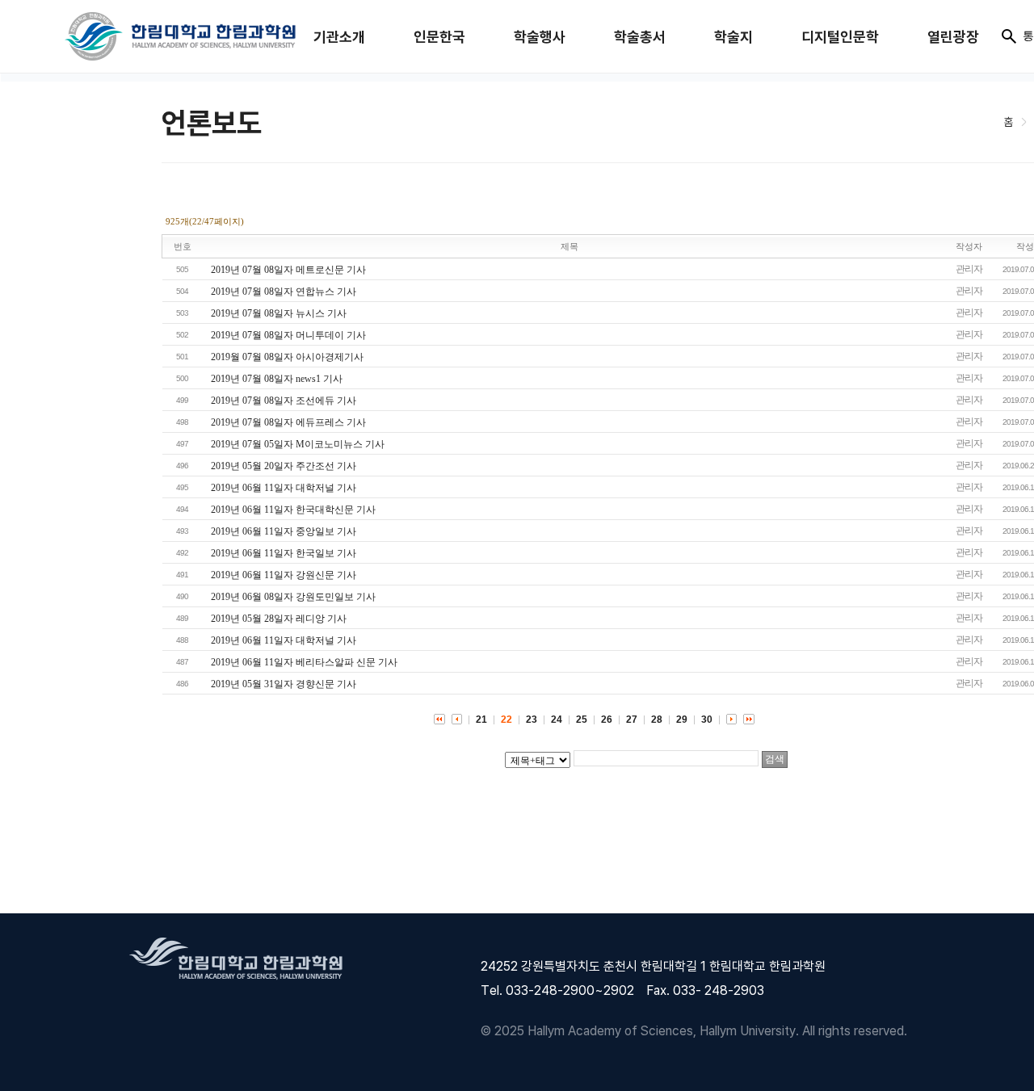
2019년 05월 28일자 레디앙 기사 (279, 618)
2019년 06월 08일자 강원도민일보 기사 (293, 596)
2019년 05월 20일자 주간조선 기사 (283, 466)
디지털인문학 (840, 37)
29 (681, 719)
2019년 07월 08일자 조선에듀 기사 (283, 400)
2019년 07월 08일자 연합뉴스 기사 (283, 291)
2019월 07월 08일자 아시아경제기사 (287, 357)
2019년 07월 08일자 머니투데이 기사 (288, 335)
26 (606, 719)
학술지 (733, 37)
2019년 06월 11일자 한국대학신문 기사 (293, 509)
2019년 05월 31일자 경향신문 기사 (283, 684)
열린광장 (953, 37)
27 (631, 719)
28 (656, 719)
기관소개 (339, 37)
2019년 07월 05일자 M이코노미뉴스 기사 (298, 444)
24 (556, 719)
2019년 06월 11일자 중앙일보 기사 (283, 531)
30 (706, 719)
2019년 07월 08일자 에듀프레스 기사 (288, 422)
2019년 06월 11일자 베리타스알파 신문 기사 (304, 662)
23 (531, 719)
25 (581, 719)
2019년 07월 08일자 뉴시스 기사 (279, 313)
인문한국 (439, 37)
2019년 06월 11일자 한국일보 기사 (283, 553)
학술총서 (640, 37)
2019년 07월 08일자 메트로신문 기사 (288, 269)
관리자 (969, 269)
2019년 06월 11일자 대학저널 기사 (283, 487)
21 (481, 719)
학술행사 (539, 37)
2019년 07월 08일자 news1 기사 (277, 378)
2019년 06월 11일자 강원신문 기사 (283, 575)
